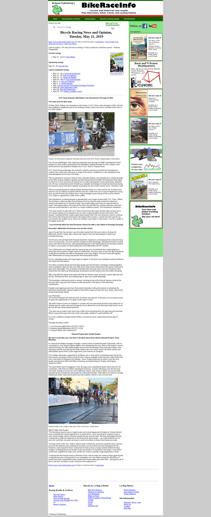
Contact (127, 506)
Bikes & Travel (93, 496)
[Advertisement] (145, 242)
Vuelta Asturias (67, 83)
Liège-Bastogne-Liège (68, 87)
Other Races (58, 496)
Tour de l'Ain (63, 66)
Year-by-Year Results (61, 500)
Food (90, 504)
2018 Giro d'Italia (70, 44)
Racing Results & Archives (71, 19)
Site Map (127, 508)
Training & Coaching (96, 492)
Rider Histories (130, 490)
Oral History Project (131, 492)
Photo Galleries (130, 494)
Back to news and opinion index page (62, 42)
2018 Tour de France (56, 44)
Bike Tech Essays (95, 490)
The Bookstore (93, 494)
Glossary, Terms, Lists (132, 502)
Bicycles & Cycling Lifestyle (109, 19)
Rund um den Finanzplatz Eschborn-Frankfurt (76, 85)
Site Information (129, 19)
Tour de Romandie (73, 79)
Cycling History (90, 19)
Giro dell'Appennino (67, 89)
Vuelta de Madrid (69, 77)
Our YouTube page (111, 42)
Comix (90, 502)
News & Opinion (59, 504)
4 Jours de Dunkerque (71, 74)
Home (55, 19)
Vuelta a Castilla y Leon (72, 91)
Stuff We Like (93, 506)
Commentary (99, 42)
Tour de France (59, 494)
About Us (127, 504)
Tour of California (69, 76)
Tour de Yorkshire (68, 81)
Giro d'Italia (70, 57)
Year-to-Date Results (61, 498)
